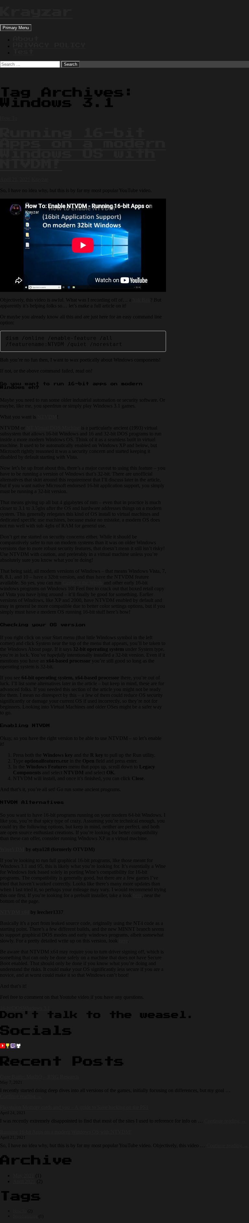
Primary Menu (16, 27)
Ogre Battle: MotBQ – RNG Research (39, 1076)
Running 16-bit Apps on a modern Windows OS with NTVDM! (83, 148)
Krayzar (36, 12)
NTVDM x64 (14, 912)
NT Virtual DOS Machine (53, 428)
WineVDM (12, 849)
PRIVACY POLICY (49, 45)
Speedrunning (25, 1216)
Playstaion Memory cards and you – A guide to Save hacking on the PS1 (74, 1107)
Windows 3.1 (36, 1008)
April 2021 (24, 1181)
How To (8, 118)
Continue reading (21, 1096)
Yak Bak (141, 300)
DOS (17, 1008)
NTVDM (47, 417)
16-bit (6, 1008)
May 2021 (23, 1175)
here (137, 895)
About (26, 38)
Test (23, 51)
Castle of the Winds (82, 582)
